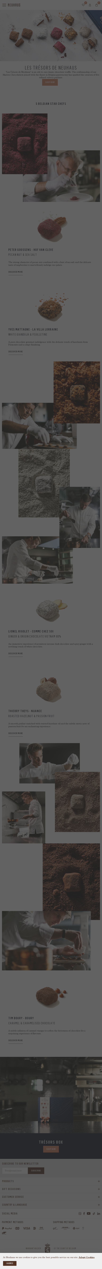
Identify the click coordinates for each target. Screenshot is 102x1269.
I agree (9, 1263)
